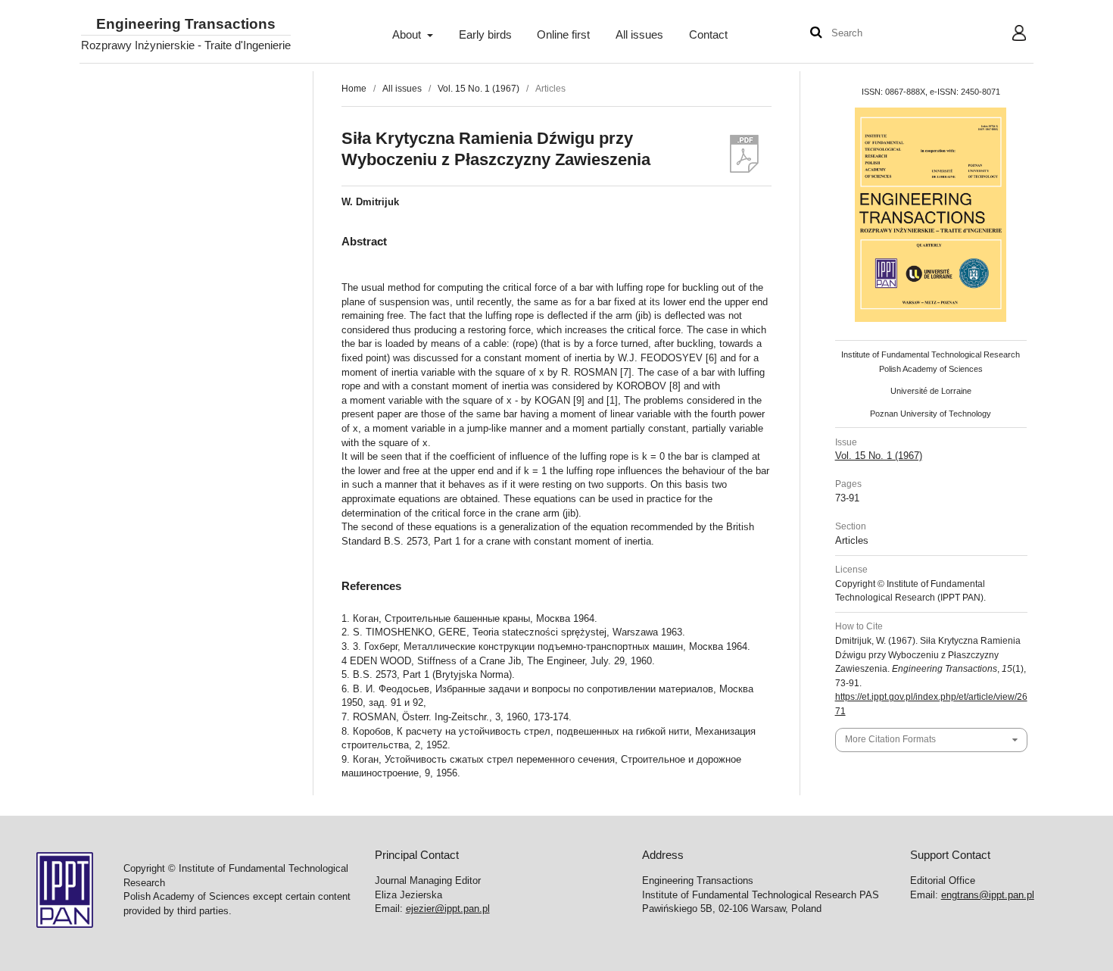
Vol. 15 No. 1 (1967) (478, 88)
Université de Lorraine (930, 390)
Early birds (485, 35)
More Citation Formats (890, 739)
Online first (563, 35)
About (408, 35)
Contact (708, 35)
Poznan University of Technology (930, 413)
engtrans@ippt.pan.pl (987, 895)
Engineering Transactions (186, 25)
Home (353, 88)
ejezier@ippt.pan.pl (448, 908)
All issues (639, 35)
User (1007, 35)
